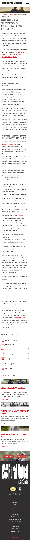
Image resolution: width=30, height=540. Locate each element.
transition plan (23, 215)
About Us (14, 504)
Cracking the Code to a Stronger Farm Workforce (13, 388)
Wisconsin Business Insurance (15, 519)
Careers (14, 509)
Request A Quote (15, 526)
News (14, 507)
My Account (21, 456)
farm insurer (17, 308)
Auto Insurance (15, 514)
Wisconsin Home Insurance (15, 521)
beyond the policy (20, 317)
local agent (20, 325)
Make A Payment (15, 531)
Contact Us (14, 502)
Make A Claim (15, 528)
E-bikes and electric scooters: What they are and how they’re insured (15, 411)
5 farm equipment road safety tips (14, 435)
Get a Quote (8, 456)
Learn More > (4, 399)
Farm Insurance (15, 516)
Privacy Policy (15, 537)
